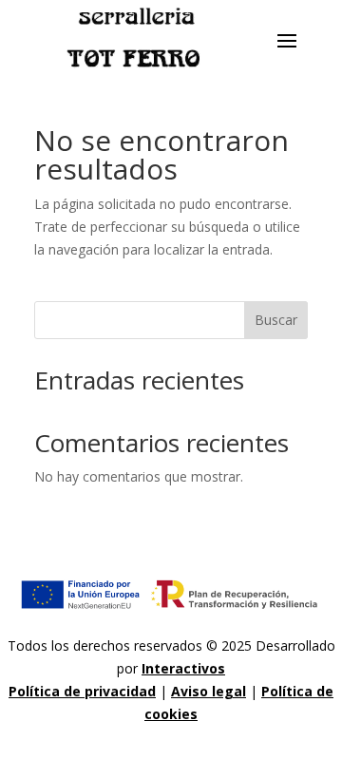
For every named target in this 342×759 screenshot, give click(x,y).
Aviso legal (208, 691)
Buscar (276, 320)
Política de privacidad (82, 691)
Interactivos (183, 668)
